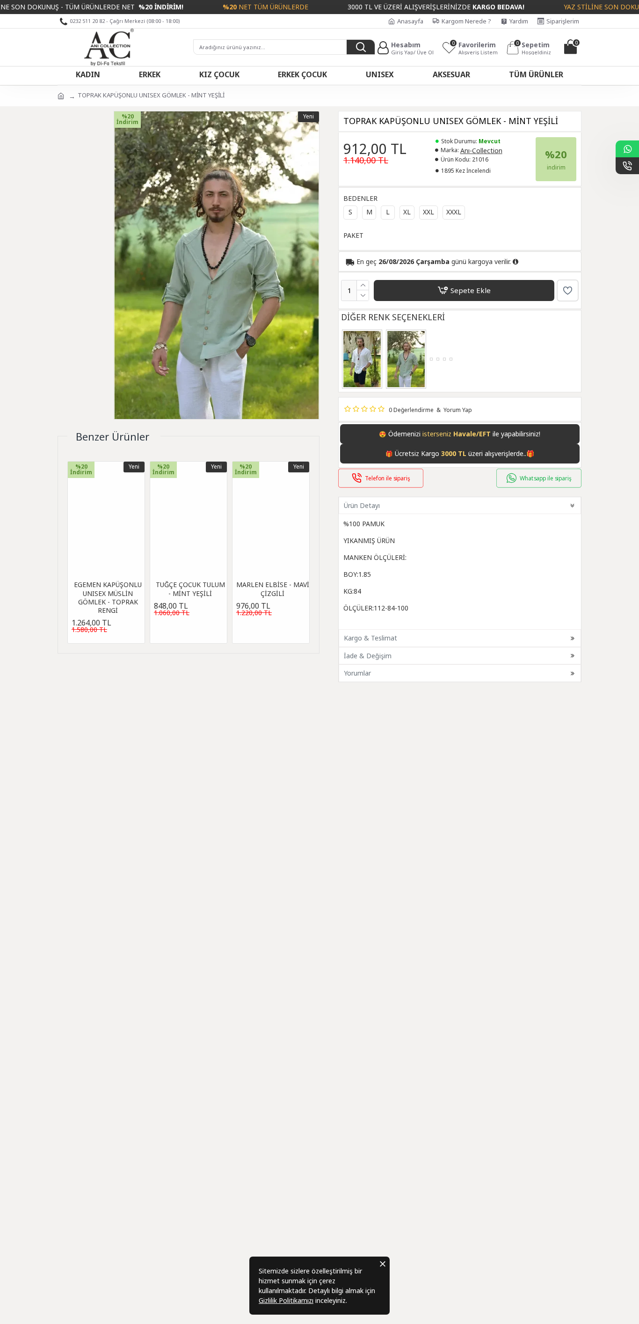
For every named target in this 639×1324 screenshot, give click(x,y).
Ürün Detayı (362, 505)
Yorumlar (357, 673)
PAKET (353, 235)
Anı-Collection (481, 150)
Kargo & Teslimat (370, 637)
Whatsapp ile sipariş (546, 478)
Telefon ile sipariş (387, 478)
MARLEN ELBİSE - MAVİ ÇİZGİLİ (272, 589)
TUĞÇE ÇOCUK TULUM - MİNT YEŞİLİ (190, 589)
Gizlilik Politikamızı (286, 1300)
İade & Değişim (368, 655)
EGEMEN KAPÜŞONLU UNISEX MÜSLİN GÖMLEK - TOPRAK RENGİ (108, 598)
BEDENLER (360, 198)
